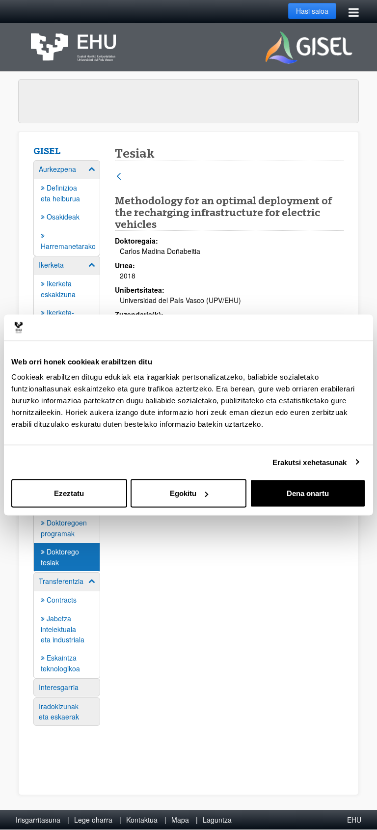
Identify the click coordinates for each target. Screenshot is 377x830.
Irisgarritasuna (38, 820)
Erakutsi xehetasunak (309, 462)
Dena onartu (308, 493)
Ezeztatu (69, 493)
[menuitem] (66, 207)
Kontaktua (142, 820)
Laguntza (217, 820)
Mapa (180, 820)
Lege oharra (93, 820)
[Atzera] (119, 177)
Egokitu (183, 493)
